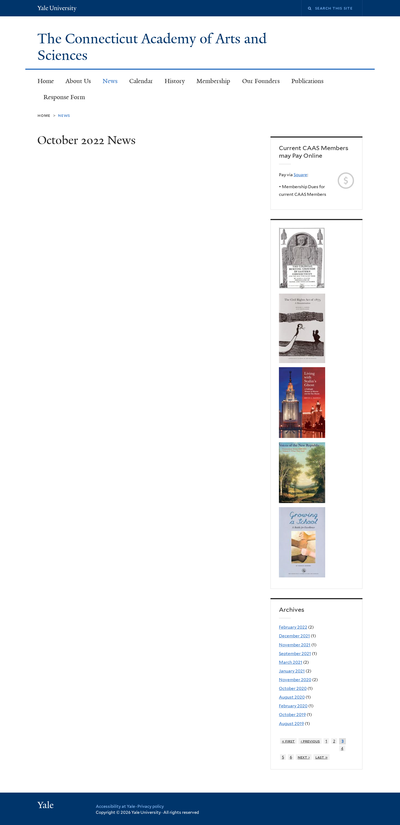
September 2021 (295, 653)
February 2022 (293, 627)
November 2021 (294, 644)
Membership (213, 81)
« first (288, 741)
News (110, 81)
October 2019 (292, 714)
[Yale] (46, 806)
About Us (78, 81)
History (175, 81)
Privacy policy (150, 806)
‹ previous (310, 741)
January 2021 (292, 671)
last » (321, 757)
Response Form (64, 97)
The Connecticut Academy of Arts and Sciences (152, 47)
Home (46, 81)
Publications (307, 81)
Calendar (141, 81)
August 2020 (292, 697)
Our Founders (261, 81)
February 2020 (293, 705)
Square (300, 174)
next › (304, 757)
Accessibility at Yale (115, 806)
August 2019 (291, 723)
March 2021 (290, 662)
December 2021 (294, 635)
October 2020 (293, 688)
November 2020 (295, 679)
